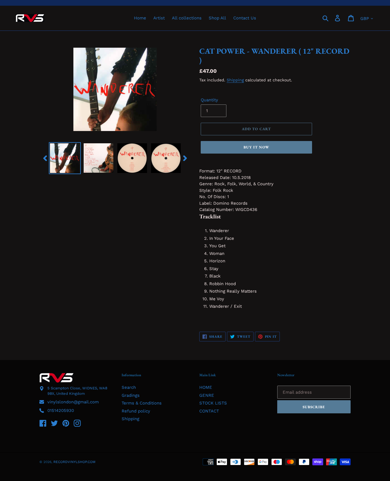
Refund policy (136, 411)
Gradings (131, 395)
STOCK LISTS (213, 403)
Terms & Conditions (142, 403)
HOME (205, 387)
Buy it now (256, 147)
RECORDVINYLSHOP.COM (74, 462)
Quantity (209, 99)
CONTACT (209, 411)
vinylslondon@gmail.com (73, 401)
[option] (65, 158)
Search (129, 387)
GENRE (206, 395)
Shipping (235, 80)
